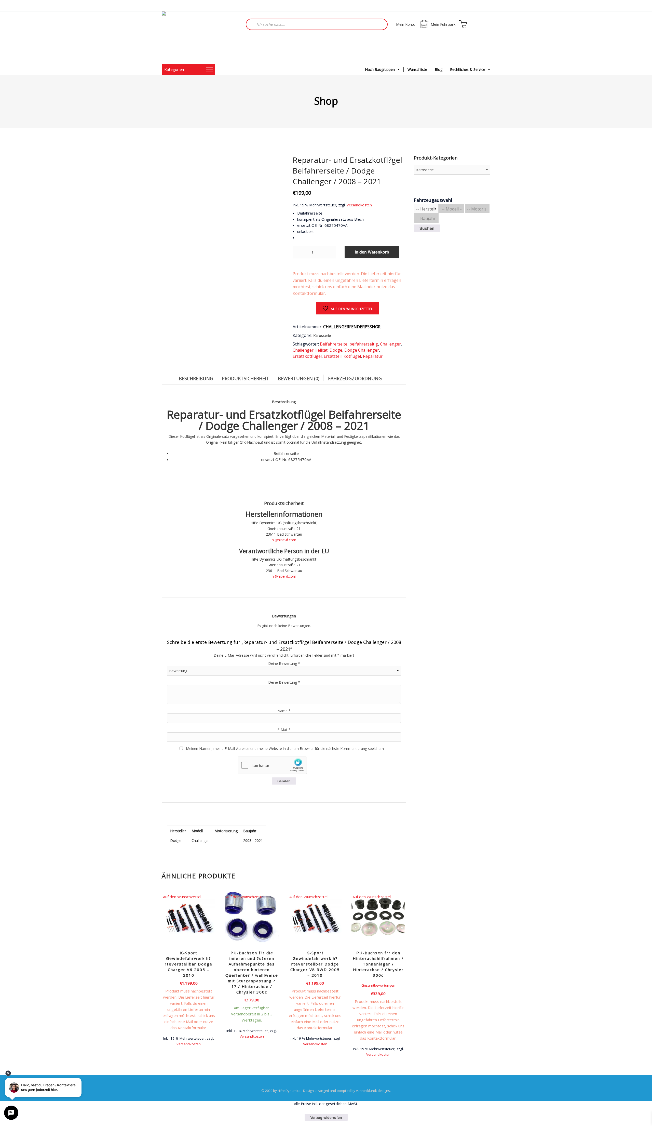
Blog (438, 69)
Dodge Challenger (361, 350)
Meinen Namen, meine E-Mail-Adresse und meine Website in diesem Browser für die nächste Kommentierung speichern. (285, 748)
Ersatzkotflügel (307, 356)
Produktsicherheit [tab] (245, 378)
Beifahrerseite (333, 344)
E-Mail (284, 729)
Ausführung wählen (252, 1036)
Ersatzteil (333, 356)
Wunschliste (417, 69)
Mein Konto (405, 24)
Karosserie (322, 335)
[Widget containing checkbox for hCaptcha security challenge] (272, 765)
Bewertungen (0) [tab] (298, 378)
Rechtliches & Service (467, 69)
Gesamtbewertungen (378, 985)
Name (284, 710)
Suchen (426, 228)
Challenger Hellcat (310, 350)
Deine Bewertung (284, 663)
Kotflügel (352, 356)
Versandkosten (359, 205)
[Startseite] (187, 37)
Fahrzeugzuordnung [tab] (355, 378)
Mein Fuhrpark (443, 24)
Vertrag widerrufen (326, 1117)
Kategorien (174, 69)
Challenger (390, 344)
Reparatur (373, 356)
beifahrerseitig (363, 344)
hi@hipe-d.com (284, 539)
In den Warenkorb (372, 252)
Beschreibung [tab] (196, 378)
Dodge (336, 350)
